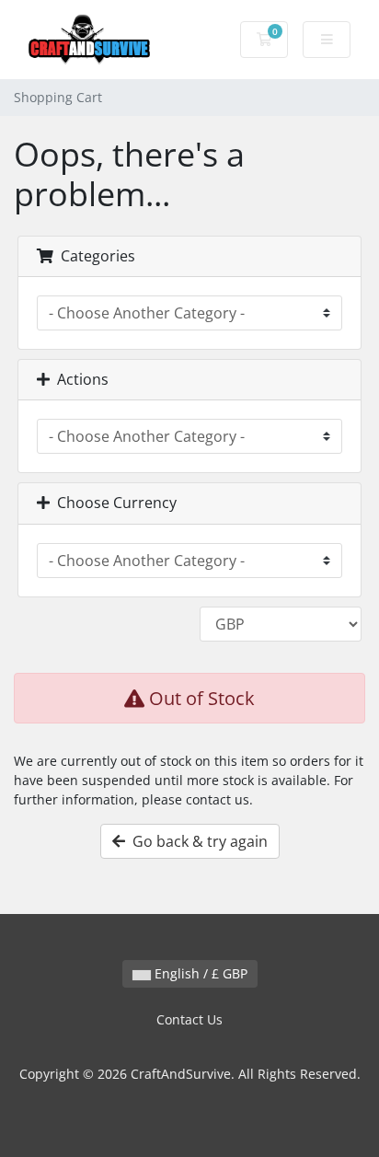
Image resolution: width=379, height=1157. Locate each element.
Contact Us (189, 1019)
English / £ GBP (199, 973)
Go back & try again (196, 841)
